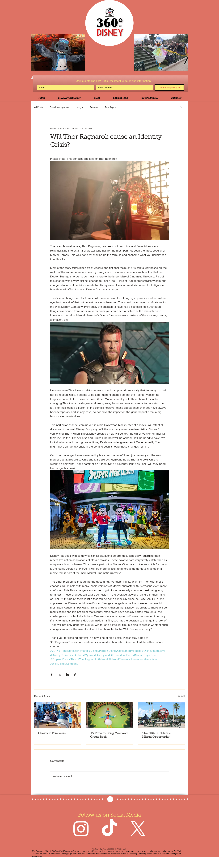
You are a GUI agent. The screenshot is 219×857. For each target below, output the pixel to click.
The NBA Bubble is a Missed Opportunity (156, 735)
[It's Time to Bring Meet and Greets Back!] (109, 715)
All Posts (38, 107)
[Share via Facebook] (51, 674)
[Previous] (36, 52)
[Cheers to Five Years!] (57, 715)
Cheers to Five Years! (52, 733)
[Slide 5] (65, 66)
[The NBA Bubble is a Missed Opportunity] (161, 715)
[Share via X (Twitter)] (59, 674)
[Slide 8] (73, 66)
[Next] (80, 52)
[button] (180, 107)
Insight (79, 107)
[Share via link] (75, 674)
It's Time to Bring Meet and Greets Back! (109, 735)
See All (181, 696)
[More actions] (167, 128)
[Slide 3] (47, 66)
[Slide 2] (42, 66)
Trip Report (111, 107)
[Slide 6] (51, 66)
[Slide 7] (69, 66)
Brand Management (60, 107)
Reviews (94, 107)
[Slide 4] (56, 66)
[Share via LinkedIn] (67, 674)
